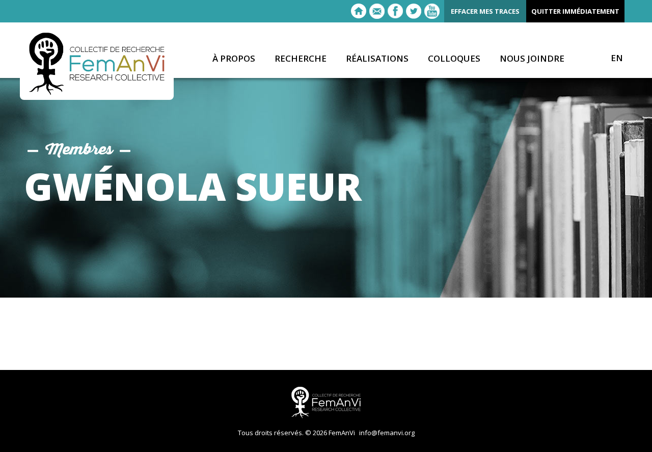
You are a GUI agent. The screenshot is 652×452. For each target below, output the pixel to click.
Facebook (395, 11)
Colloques (454, 59)
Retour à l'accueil (358, 11)
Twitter (413, 11)
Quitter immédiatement (575, 11)
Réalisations (377, 59)
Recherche (301, 59)
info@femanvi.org (387, 432)
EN (617, 58)
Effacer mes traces (485, 11)
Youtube (432, 11)
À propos (233, 59)
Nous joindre (532, 59)
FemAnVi (96, 64)
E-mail (377, 11)
